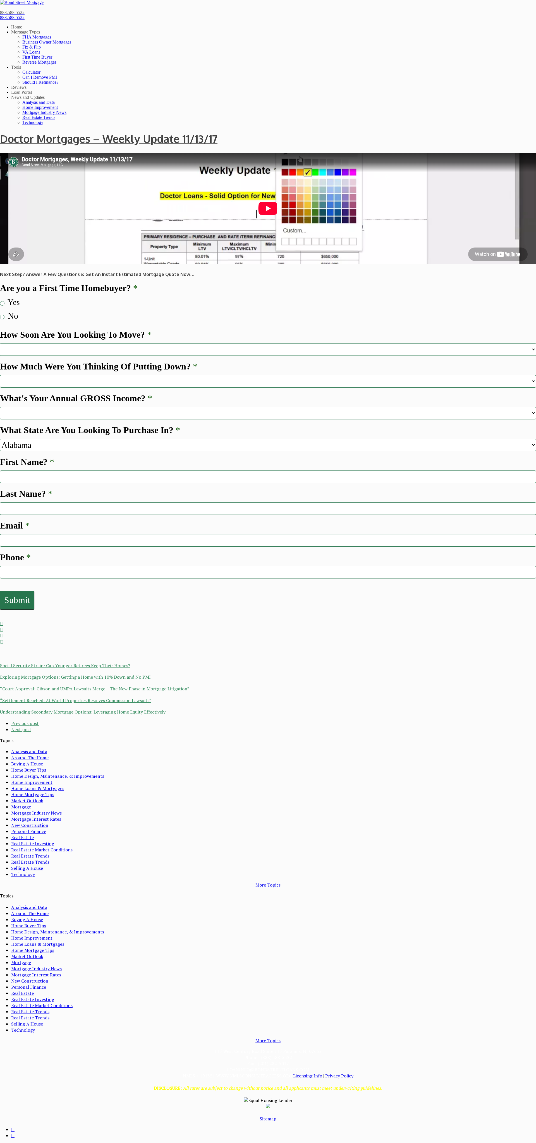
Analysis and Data (38, 102)
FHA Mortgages (36, 37)
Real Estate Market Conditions (42, 850)
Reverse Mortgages (39, 62)
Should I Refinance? (40, 82)
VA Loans (31, 52)
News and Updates (28, 97)
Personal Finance (28, 831)
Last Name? (26, 494)
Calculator (31, 72)
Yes (13, 302)
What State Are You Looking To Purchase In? (90, 430)
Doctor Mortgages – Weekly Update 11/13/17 (108, 138)
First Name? (27, 462)
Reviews (19, 87)
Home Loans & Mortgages (37, 788)
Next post (21, 729)
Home (16, 27)
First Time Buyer (37, 57)
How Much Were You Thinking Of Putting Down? (98, 366)
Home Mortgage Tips (32, 794)
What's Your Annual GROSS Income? (76, 398)
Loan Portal (21, 92)
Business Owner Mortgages (46, 42)
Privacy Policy (339, 1076)
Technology (32, 122)
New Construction (29, 825)
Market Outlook (27, 801)
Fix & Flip (31, 47)
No (12, 315)
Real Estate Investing (32, 844)
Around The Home (30, 758)
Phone (15, 557)
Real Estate (22, 837)
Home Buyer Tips (28, 770)
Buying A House (27, 764)
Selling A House (27, 868)
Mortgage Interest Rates (36, 819)
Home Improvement (40, 107)
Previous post (25, 723)
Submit (17, 600)
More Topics (268, 885)
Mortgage (21, 807)
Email (15, 525)
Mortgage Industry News (44, 112)
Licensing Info (307, 1076)
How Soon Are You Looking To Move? (76, 335)
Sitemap (268, 1119)
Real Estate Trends (38, 117)
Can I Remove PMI (39, 77)
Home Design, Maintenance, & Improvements (57, 776)
